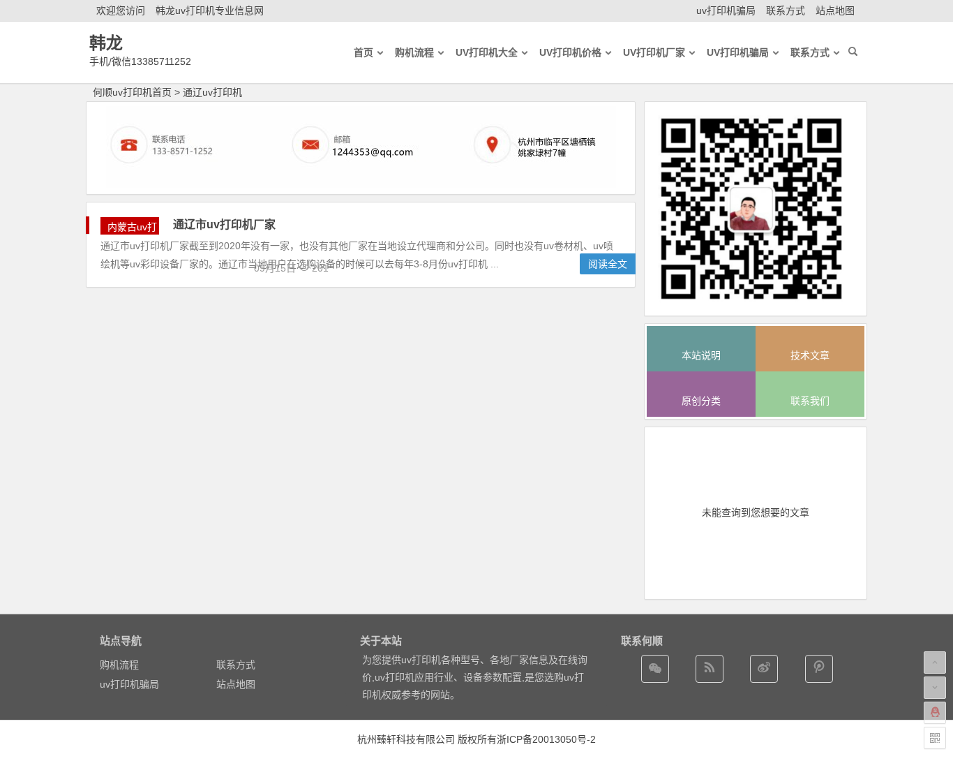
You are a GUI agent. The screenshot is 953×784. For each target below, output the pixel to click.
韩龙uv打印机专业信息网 (210, 10)
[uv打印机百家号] (709, 669)
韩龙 (106, 43)
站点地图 (835, 10)
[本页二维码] (935, 738)
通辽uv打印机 (212, 92)
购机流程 (119, 664)
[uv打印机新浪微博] (764, 669)
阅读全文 (607, 263)
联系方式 (785, 10)
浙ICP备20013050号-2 (546, 739)
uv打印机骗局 (726, 10)
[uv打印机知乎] (819, 669)
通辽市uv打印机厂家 (224, 224)
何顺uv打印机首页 (132, 92)
